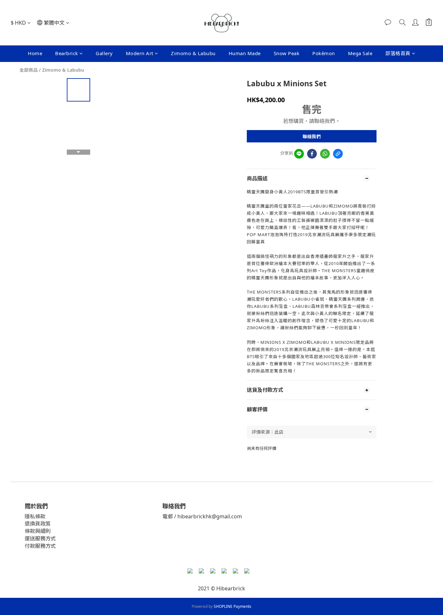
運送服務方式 (40, 538)
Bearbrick (66, 53)
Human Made (245, 53)
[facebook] (312, 154)
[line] (299, 154)
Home (35, 53)
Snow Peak (287, 53)
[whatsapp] (325, 154)
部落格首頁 (398, 53)
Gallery (104, 53)
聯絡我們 (312, 136)
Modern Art (139, 53)
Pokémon (323, 53)
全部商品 (28, 70)
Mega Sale (360, 53)
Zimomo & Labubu (193, 53)
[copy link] (338, 154)
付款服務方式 (40, 545)
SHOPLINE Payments (232, 606)
